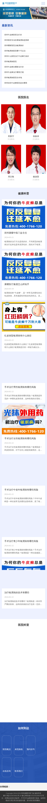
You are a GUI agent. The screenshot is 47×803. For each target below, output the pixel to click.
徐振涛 (36, 136)
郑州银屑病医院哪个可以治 (14, 51)
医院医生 (23, 97)
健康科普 (23, 193)
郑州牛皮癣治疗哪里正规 (14, 72)
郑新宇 (11, 136)
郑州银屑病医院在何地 (13, 78)
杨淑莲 (36, 177)
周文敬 (11, 177)
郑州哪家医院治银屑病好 (14, 45)
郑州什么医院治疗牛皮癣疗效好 (16, 56)
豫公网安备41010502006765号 (33, 796)
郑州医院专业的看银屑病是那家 (16, 40)
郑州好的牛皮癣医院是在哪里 (15, 83)
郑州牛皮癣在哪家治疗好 (14, 67)
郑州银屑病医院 (10, 61)
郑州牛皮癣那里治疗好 (13, 35)
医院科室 (23, 624)
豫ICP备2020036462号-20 (12, 796)
